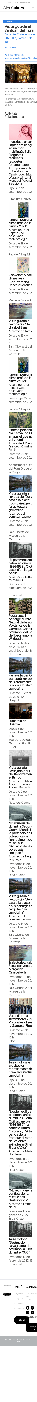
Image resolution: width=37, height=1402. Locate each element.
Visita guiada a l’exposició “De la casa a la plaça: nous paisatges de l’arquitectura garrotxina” (22, 501)
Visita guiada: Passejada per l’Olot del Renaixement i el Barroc (23, 772)
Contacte (19, 1308)
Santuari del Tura (19, 40)
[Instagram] (27, 1312)
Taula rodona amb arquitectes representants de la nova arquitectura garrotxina (22, 1068)
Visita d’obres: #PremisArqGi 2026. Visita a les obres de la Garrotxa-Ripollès (23, 1021)
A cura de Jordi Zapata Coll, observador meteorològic (19, 234)
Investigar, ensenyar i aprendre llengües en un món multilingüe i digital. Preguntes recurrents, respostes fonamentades (23, 153)
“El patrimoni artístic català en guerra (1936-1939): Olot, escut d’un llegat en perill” (22, 566)
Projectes (19, 1298)
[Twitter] (32, 1308)
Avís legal (8, 1339)
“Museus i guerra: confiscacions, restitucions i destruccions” (21, 1195)
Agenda (19, 1293)
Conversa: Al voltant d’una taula (23, 276)
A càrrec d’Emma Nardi (20, 1205)
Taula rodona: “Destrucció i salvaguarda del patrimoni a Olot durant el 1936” (20, 1245)
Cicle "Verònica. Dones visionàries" (21, 283)
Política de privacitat (18, 1339)
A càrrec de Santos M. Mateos (21, 578)
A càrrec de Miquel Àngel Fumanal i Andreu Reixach (21, 784)
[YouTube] (32, 1312)
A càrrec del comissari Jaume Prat (23, 515)
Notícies (19, 1303)
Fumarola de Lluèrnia (18, 722)
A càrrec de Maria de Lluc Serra (23, 1152)
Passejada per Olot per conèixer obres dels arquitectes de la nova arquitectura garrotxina (23, 681)
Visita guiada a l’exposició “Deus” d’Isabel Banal (21, 324)
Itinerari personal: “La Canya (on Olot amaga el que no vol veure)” (22, 435)
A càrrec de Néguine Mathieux (22, 857)
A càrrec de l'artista (21, 331)
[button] (4, 6)
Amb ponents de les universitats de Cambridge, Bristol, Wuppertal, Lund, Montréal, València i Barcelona (22, 175)
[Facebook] (27, 1308)
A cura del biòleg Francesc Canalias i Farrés (21, 446)
